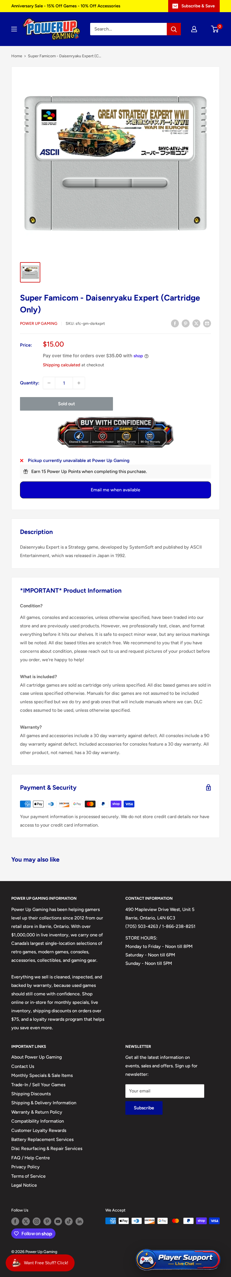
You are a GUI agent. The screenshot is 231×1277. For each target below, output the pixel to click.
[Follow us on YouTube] (58, 1221)
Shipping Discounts (31, 1093)
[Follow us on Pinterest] (47, 1221)
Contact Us (22, 1066)
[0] (215, 29)
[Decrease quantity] (49, 383)
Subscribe (144, 1107)
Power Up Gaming (38, 323)
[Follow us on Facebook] (15, 1221)
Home (16, 56)
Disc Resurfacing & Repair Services (46, 1148)
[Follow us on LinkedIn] (79, 1221)
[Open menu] (14, 29)
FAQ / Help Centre (30, 1157)
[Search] (174, 29)
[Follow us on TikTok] (69, 1221)
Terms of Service (28, 1176)
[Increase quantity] (79, 383)
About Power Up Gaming (36, 1057)
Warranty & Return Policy (36, 1112)
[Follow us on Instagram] (37, 1221)
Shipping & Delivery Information (43, 1102)
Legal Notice (24, 1185)
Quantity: (29, 382)
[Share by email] (207, 323)
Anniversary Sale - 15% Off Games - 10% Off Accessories (65, 5)
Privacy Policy (25, 1166)
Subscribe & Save (198, 5)
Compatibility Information (37, 1121)
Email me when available (115, 489)
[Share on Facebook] (175, 323)
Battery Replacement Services (42, 1139)
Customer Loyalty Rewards (38, 1130)
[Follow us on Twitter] (26, 1221)
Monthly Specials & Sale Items (42, 1075)
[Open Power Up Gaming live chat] (178, 1260)
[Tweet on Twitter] (196, 323)
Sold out (66, 403)
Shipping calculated (61, 364)
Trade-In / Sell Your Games (38, 1084)
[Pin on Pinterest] (186, 323)
